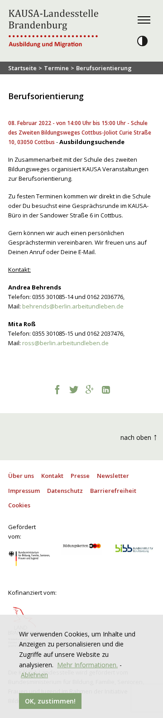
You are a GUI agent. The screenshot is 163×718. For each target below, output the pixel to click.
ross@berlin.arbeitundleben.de (65, 343)
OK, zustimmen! (50, 701)
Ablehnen (34, 674)
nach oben (139, 436)
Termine (56, 68)
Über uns (21, 476)
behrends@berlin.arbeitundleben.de (73, 306)
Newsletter (113, 476)
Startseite (22, 68)
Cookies (19, 505)
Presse (80, 476)
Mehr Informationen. (87, 664)
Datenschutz (65, 491)
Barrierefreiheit (113, 491)
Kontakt (52, 476)
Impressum (24, 491)
